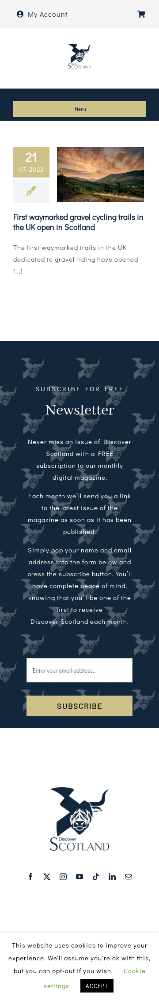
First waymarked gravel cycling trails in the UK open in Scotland (78, 221)
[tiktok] (96, 876)
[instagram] (63, 876)
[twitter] (47, 876)
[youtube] (79, 876)
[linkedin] (112, 876)
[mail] (128, 876)
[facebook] (30, 876)
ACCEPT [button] (97, 985)
